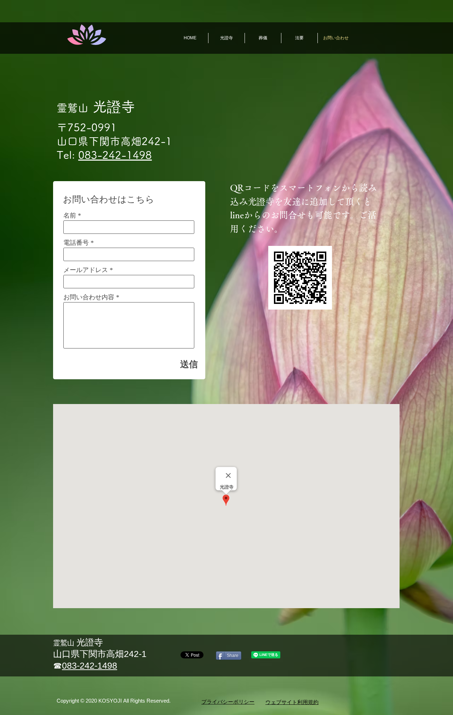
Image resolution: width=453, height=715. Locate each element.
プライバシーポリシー (227, 702)
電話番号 (76, 243)
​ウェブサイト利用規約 (292, 702)
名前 (69, 215)
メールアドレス (85, 270)
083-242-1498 (115, 155)
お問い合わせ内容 (88, 297)
